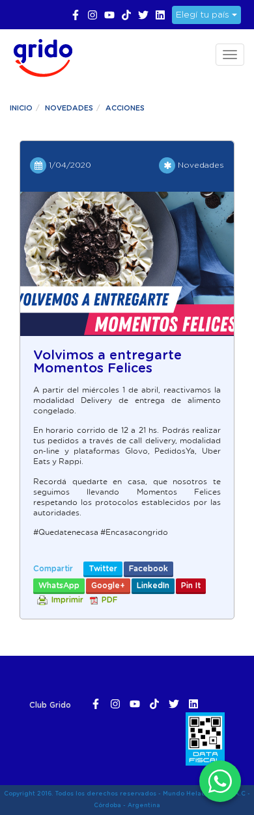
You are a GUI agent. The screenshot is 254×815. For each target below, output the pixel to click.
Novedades (69, 108)
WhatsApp (58, 585)
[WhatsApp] (220, 781)
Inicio (21, 108)
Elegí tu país (204, 14)
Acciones (125, 108)
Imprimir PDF (84, 600)
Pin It (191, 585)
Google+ (108, 585)
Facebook (148, 569)
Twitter (103, 569)
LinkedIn (153, 585)
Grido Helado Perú (39, 56)
